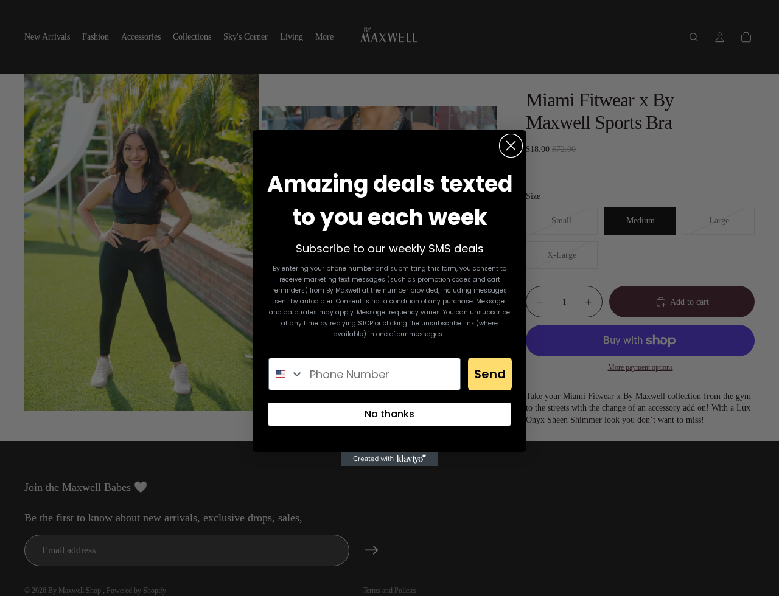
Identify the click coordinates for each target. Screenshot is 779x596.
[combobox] (286, 374)
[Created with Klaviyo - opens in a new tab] (389, 459)
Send (490, 374)
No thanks (389, 414)
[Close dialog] (511, 145)
